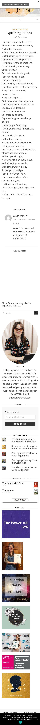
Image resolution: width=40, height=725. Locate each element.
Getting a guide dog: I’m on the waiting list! (25, 461)
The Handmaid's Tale (12, 483)
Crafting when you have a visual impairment (24, 454)
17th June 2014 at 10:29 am (24, 219)
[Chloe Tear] (20, 8)
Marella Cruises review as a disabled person (24, 468)
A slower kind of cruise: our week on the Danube (24, 440)
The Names (8, 490)
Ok (20, 722)
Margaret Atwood (7, 485)
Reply (16, 223)
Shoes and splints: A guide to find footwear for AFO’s (25, 447)
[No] (38, 719)
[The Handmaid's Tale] (36, 485)
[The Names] (36, 492)
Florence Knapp (7, 492)
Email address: (12, 412)
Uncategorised (20, 29)
